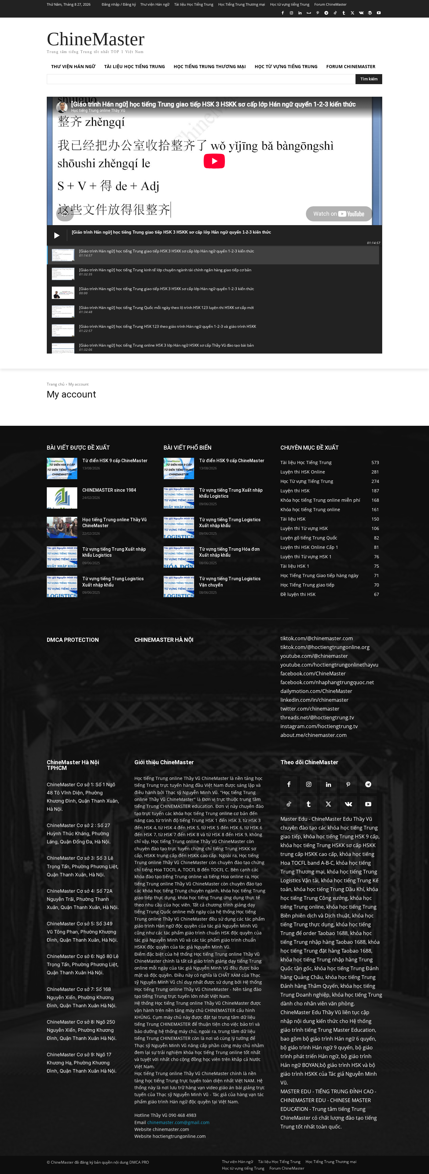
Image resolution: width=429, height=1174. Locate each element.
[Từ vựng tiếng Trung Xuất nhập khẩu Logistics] (62, 557)
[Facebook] (282, 13)
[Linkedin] (300, 13)
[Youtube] (378, 13)
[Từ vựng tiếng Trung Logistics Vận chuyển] (179, 586)
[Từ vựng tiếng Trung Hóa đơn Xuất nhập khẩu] (179, 557)
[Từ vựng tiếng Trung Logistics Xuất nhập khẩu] (62, 586)
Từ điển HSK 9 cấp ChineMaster (115, 460)
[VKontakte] (361, 13)
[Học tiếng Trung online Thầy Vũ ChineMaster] (62, 527)
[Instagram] (291, 13)
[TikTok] (335, 13)
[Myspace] (308, 13)
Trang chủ (55, 384)
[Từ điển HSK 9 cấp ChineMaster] (62, 468)
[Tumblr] (343, 13)
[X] (352, 13)
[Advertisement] (261, 40)
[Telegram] (326, 13)
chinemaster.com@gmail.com (178, 1122)
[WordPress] (369, 13)
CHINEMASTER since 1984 (109, 490)
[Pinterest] (317, 13)
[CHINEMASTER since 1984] (62, 498)
